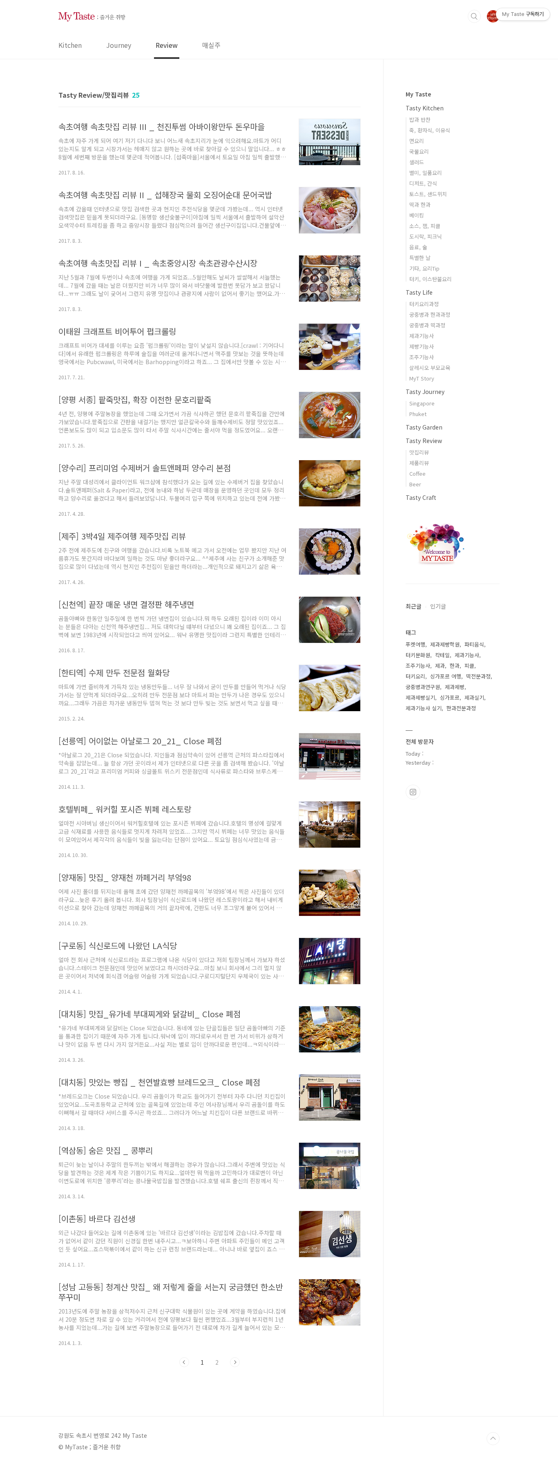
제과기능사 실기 (424, 708)
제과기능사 (421, 336)
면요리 (416, 141)
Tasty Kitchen (425, 108)
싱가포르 (450, 697)
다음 (235, 1362)
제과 (440, 665)
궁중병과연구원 (423, 687)
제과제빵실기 (420, 697)
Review (167, 45)
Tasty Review (424, 440)
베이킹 (416, 215)
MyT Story (421, 378)
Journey (118, 45)
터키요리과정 (424, 304)
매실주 (211, 45)
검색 (474, 16)
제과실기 (474, 697)
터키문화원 (418, 655)
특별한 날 (420, 258)
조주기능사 (421, 357)
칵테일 (442, 655)
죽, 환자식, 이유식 (429, 130)
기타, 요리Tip (424, 268)
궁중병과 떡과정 (427, 325)
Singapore (422, 403)
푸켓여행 (415, 644)
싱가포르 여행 (445, 676)
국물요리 (419, 151)
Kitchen (70, 45)
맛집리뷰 (419, 452)
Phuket (417, 414)
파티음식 (474, 644)
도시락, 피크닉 (425, 236)
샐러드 (416, 162)
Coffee (417, 473)
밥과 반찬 (420, 119)
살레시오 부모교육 (429, 368)
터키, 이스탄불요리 (430, 279)
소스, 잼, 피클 (424, 226)
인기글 (438, 606)
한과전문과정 (461, 708)
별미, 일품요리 (425, 173)
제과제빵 (454, 687)
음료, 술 (418, 247)
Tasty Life (419, 292)
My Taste (418, 94)
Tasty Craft (421, 497)
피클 (469, 665)
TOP (493, 1438)
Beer (415, 484)
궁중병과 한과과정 (429, 314)
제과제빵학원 (445, 644)
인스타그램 (413, 792)
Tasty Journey (425, 391)
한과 (455, 665)
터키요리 (415, 676)
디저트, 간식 (423, 183)
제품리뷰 (419, 463)
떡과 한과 (420, 204)
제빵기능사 (421, 346)
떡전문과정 (478, 676)
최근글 (414, 606)
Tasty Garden (424, 427)
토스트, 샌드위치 (428, 194)
